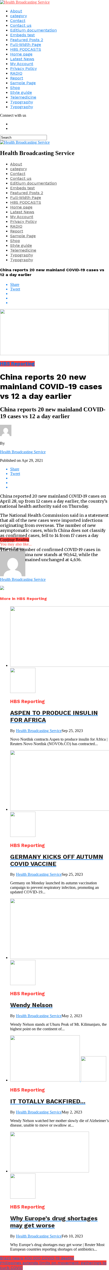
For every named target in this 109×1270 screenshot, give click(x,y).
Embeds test (22, 35)
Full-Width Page (25, 44)
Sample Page (23, 82)
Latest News (22, 58)
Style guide (21, 92)
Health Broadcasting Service (23, 452)
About (16, 11)
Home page (21, 54)
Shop (15, 87)
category (18, 15)
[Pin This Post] (59, 298)
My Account (21, 63)
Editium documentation (33, 30)
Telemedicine (23, 97)
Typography (21, 102)
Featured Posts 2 (26, 39)
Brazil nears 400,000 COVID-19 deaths (37, 1258)
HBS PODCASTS (25, 49)
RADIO (16, 73)
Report (16, 78)
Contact (17, 20)
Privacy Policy (23, 68)
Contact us (20, 25)
